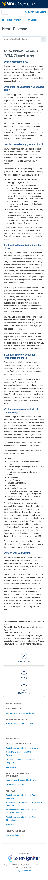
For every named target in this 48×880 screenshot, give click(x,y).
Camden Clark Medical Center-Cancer (22, 712)
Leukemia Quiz (12, 835)
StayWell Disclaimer (24, 871)
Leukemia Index (12, 766)
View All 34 (10, 824)
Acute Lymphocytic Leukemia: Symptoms (23, 747)
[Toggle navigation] (4, 12)
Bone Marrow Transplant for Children (21, 780)
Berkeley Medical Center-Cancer (19, 723)
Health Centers (14, 19)
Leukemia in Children (15, 784)
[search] (21, 39)
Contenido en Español (37, 11)
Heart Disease (32, 19)
